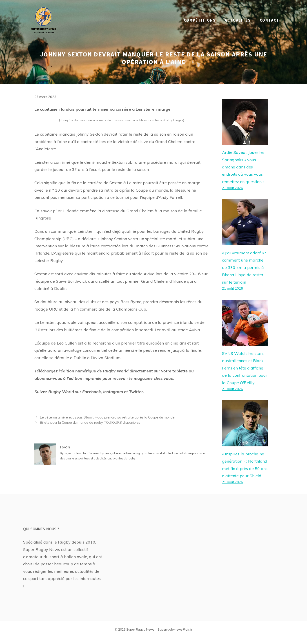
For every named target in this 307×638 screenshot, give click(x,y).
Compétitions (200, 20)
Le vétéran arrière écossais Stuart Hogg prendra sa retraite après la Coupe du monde (107, 417)
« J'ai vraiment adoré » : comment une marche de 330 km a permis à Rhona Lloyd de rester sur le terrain (244, 267)
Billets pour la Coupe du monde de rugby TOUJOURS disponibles (90, 422)
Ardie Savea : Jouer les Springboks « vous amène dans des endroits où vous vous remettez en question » (243, 167)
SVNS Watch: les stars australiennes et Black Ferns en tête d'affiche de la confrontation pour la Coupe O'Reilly (244, 368)
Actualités (238, 20)
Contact (269, 20)
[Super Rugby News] (43, 19)
